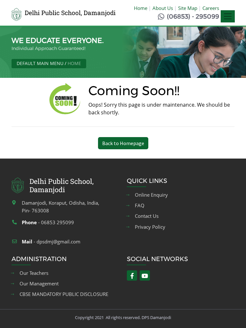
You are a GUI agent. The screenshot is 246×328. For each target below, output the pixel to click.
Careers (210, 8)
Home (140, 8)
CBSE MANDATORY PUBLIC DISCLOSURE (64, 294)
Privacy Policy (150, 227)
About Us (162, 8)
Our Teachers (34, 273)
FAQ (139, 205)
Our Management (39, 283)
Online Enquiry (151, 195)
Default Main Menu (40, 63)
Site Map (187, 8)
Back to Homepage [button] (123, 143)
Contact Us (147, 216)
